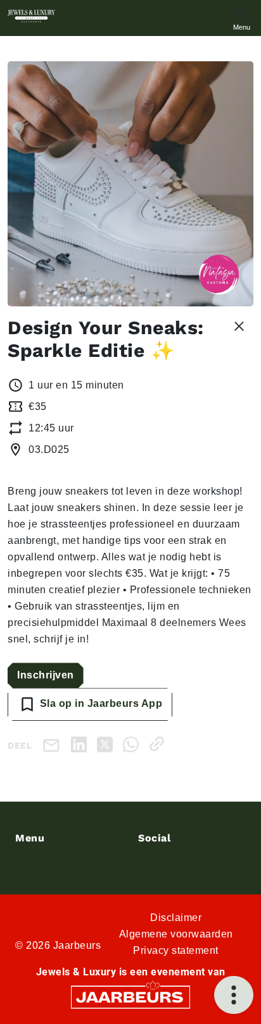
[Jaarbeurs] (130, 997)
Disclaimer (175, 917)
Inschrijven (45, 675)
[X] (107, 743)
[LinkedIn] (81, 743)
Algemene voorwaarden (176, 934)
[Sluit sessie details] (239, 325)
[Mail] (54, 744)
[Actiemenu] (233, 995)
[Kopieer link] (159, 744)
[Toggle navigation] (241, 18)
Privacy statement (176, 950)
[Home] (31, 16)
